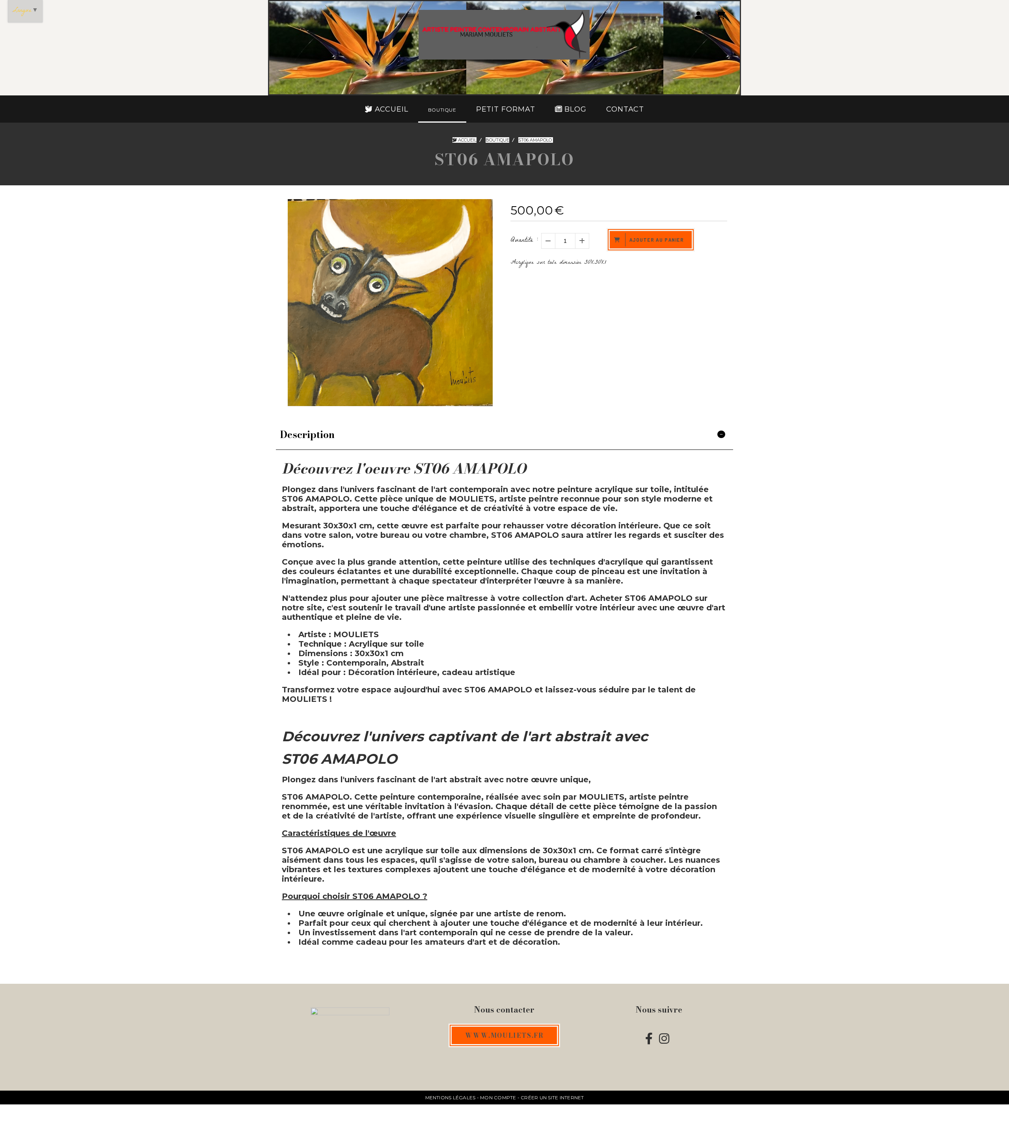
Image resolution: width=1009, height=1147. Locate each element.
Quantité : (524, 241)
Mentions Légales (450, 1097)
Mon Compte (498, 1097)
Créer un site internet (552, 1097)
